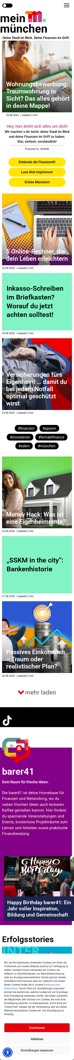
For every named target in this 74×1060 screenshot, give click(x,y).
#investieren (20, 437)
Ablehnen (37, 1039)
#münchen (47, 446)
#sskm (24, 446)
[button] (66, 5)
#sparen (49, 428)
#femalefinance (51, 437)
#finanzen (26, 428)
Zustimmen (37, 1028)
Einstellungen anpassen (37, 1050)
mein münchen (23, 23)
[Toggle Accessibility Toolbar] (7, 1052)
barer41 (18, 771)
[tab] (37, 162)
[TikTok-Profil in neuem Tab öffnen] (7, 720)
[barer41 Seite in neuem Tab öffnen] (23, 750)
